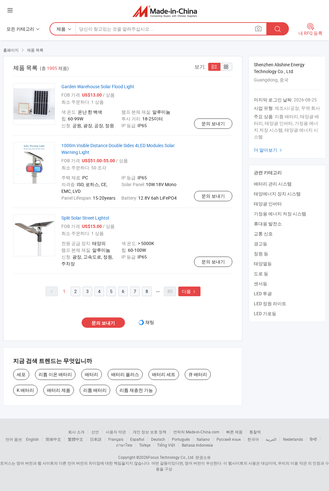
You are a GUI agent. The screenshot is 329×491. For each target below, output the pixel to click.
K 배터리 (25, 390)
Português (181, 439)
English (32, 439)
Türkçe (144, 445)
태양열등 (263, 263)
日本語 (96, 439)
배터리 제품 (58, 390)
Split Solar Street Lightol (85, 218)
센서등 (260, 283)
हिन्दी (313, 439)
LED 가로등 (265, 313)
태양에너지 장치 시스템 (277, 194)
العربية (271, 439)
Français (115, 439)
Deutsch (158, 439)
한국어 (253, 439)
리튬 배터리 (95, 390)
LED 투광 (263, 293)
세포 (21, 374)
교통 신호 (263, 234)
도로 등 (261, 273)
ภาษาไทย (124, 445)
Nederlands (293, 439)
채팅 (149, 322)
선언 (95, 431)
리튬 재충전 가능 (136, 390)
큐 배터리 (197, 374)
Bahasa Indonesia (197, 445)
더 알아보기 (268, 150)
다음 (189, 291)
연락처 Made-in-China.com (196, 431)
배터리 (91, 374)
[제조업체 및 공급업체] (164, 11)
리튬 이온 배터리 (55, 374)
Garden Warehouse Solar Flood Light (97, 86)
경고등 (260, 244)
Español (137, 439)
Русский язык (229, 439)
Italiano (203, 439)
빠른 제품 (234, 431)
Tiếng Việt (166, 445)
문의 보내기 (213, 123)
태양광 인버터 (268, 204)
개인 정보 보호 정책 (149, 431)
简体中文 (53, 439)
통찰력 (255, 431)
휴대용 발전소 (268, 224)
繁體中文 (75, 439)
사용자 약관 (116, 431)
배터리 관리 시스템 (273, 184)
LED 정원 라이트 (270, 303)
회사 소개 (76, 431)
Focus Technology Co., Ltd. (171, 457)
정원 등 (261, 253)
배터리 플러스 (125, 374)
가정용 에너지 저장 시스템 (280, 214)
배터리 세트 (163, 374)
